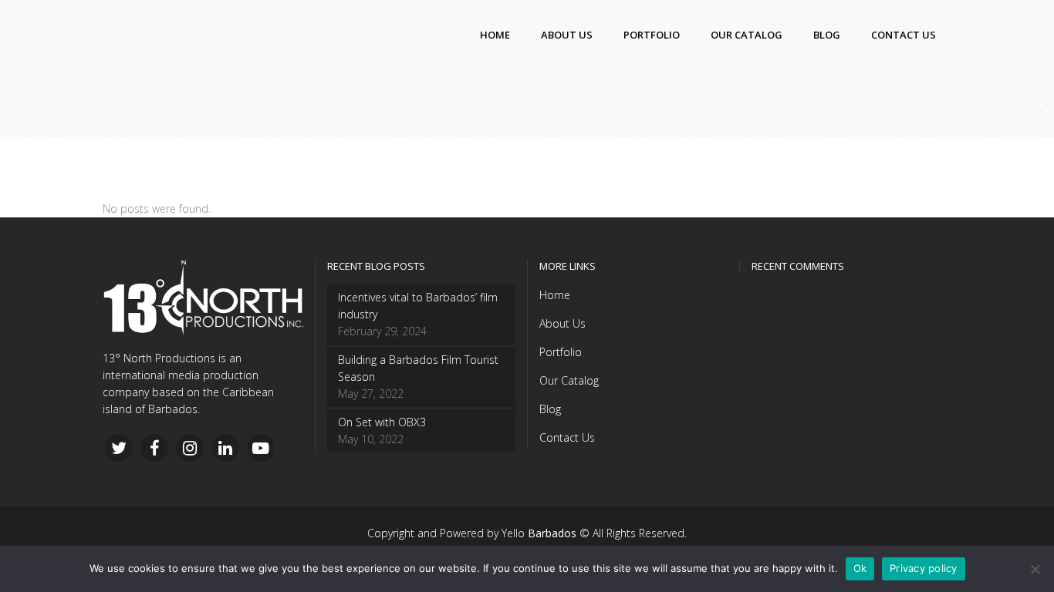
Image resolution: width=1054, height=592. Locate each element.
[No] (1034, 569)
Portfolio (560, 352)
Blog (550, 409)
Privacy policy (924, 568)
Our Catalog (569, 380)
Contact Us (567, 437)
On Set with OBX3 (382, 422)
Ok (860, 568)
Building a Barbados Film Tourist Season (418, 368)
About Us (562, 323)
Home (554, 295)
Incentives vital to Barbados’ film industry (418, 305)
